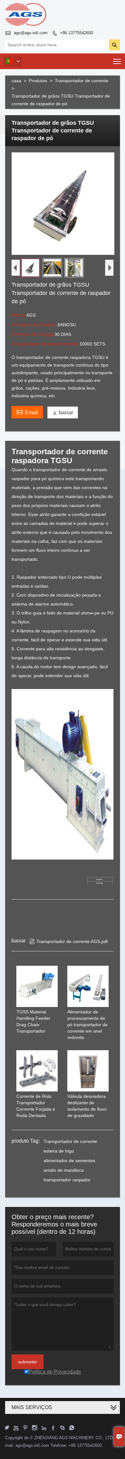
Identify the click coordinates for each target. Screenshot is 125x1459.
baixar (62, 412)
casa (16, 80)
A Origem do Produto (34, 324)
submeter (27, 1361)
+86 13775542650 (76, 32)
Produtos (38, 80)
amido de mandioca (64, 1170)
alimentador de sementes (69, 1160)
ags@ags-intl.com (30, 32)
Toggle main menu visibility (117, 61)
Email (27, 411)
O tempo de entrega (33, 334)
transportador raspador (67, 1179)
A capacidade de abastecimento (45, 343)
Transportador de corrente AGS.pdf (68, 941)
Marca (19, 315)
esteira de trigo (59, 1151)
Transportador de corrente (81, 80)
